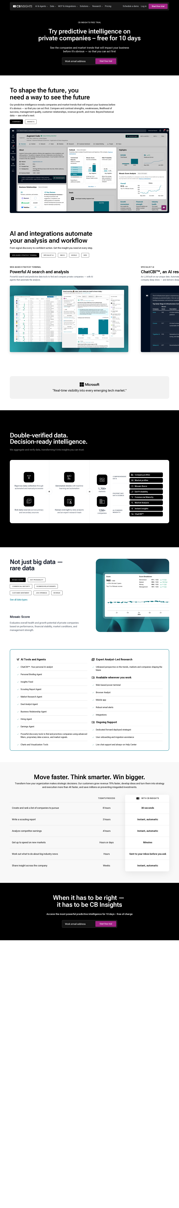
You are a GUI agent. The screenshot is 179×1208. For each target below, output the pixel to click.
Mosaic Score (17, 580)
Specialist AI (49, 255)
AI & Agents (40, 6)
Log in (144, 6)
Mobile (74, 255)
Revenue (56, 593)
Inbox (62, 255)
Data (52, 6)
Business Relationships (46, 586)
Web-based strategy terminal (24, 255)
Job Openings (41, 593)
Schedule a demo (131, 6)
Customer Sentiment (20, 593)
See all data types (18, 599)
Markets (30, 122)
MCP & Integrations (67, 6)
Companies (16, 122)
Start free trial (158, 6)
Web (85, 255)
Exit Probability (36, 580)
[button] (69, 310)
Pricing (108, 6)
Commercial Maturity (21, 586)
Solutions (84, 6)
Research (96, 6)
